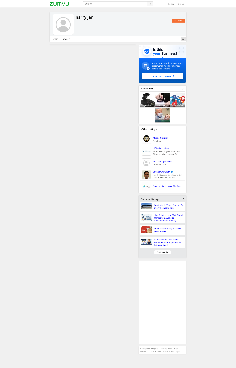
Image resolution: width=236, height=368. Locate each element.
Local (170, 349)
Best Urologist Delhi (162, 161)
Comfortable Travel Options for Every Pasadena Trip (169, 206)
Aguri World (147, 105)
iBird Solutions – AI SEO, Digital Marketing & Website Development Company (168, 218)
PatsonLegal (162, 105)
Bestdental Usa (162, 119)
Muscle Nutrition (160, 137)
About (66, 39)
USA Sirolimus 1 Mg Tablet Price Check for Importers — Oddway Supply (167, 242)
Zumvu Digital (174, 352)
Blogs (176, 349)
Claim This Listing (161, 76)
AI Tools (150, 352)
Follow (178, 20)
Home (55, 39)
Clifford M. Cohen (161, 148)
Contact (158, 352)
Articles (143, 352)
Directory (163, 349)
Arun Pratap (177, 105)
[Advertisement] (162, 302)
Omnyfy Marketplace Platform (167, 186)
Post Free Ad (162, 252)
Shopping (154, 349)
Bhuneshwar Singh (161, 171)
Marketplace (145, 349)
